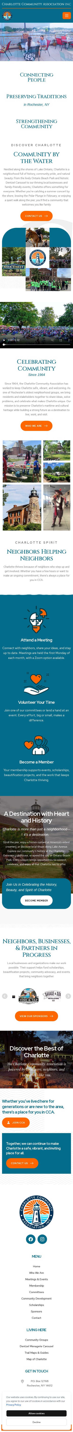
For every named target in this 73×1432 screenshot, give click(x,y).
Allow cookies (36, 1413)
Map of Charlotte (36, 1359)
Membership (36, 1285)
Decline (37, 1422)
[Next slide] (68, 996)
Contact (36, 1318)
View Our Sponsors (34, 1016)
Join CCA (18, 1122)
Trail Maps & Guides (37, 1352)
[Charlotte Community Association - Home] (31, 15)
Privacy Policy (13, 1404)
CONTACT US (33, 215)
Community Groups (36, 1340)
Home (36, 1266)
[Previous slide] (4, 996)
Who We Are (33, 425)
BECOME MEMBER (36, 900)
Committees (36, 1292)
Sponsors (36, 1311)
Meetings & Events (36, 1279)
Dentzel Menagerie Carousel (36, 1346)
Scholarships (36, 1305)
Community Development (36, 1298)
